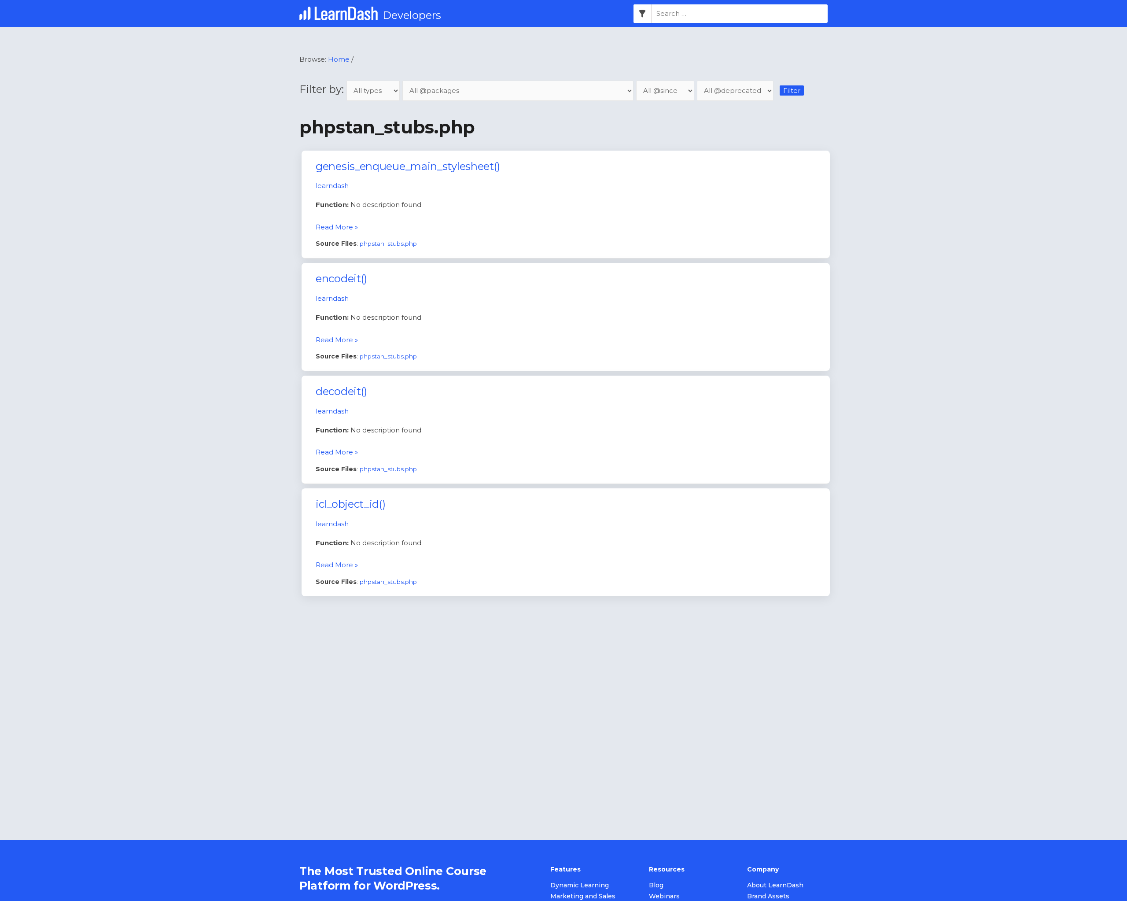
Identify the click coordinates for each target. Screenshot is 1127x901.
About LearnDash (775, 885)
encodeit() (341, 278)
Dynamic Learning (579, 885)
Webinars (664, 896)
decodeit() (341, 391)
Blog (656, 885)
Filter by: (322, 89)
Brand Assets (768, 896)
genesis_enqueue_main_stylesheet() (408, 166)
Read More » (337, 226)
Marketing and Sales (582, 896)
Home (339, 59)
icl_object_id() (351, 504)
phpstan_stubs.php (388, 243)
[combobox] (740, 13)
